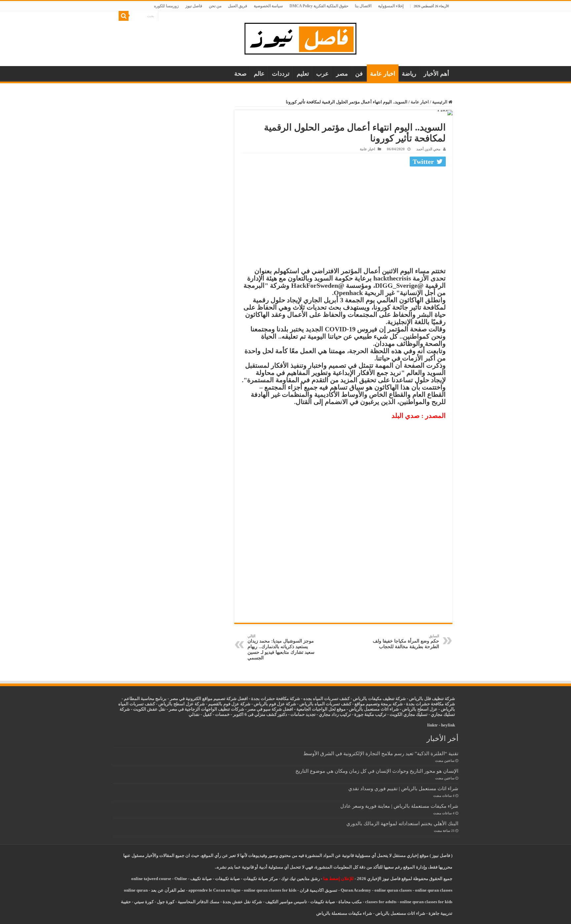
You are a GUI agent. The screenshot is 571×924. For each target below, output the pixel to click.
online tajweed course (151, 878)
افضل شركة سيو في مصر (270, 709)
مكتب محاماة (350, 901)
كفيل (207, 714)
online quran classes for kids (270, 890)
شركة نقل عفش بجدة (242, 901)
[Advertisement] (343, 218)
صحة (240, 73)
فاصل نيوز (193, 6)
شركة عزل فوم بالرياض (275, 703)
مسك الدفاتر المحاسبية (198, 901)
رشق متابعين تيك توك (300, 878)
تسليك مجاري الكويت (409, 714)
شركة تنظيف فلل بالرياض (432, 698)
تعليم (303, 73)
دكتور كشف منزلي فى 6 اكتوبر (260, 714)
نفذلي (194, 714)
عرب (322, 73)
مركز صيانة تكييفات (260, 878)
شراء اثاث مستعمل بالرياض (374, 709)
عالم (259, 73)
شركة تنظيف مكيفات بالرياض (379, 698)
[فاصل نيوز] (303, 37)
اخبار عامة (382, 73)
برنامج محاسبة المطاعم (145, 698)
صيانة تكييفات (227, 878)
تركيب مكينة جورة (370, 714)
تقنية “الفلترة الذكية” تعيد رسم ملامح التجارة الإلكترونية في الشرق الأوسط (380, 753)
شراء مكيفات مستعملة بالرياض (344, 913)
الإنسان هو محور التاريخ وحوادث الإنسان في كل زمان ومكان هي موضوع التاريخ (376, 771)
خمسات (222, 714)
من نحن (215, 6)
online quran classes (393, 890)
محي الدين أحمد (428, 149)
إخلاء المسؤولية (390, 6)
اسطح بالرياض (416, 709)
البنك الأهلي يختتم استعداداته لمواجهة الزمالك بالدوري (402, 823)
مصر (342, 73)
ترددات (280, 73)
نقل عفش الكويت (149, 709)
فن (359, 73)
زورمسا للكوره (166, 6)
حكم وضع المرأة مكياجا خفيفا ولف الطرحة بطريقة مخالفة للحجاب (406, 641)
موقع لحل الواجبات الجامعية (321, 709)
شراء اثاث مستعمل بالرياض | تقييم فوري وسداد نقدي (403, 788)
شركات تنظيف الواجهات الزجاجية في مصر (206, 709)
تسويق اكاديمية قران (318, 890)
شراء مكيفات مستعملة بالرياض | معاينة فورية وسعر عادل (399, 806)
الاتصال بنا (363, 6)
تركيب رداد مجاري (335, 714)
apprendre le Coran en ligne (214, 890)
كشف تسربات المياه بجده (326, 698)
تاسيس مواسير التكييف (286, 901)
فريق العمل (237, 6)
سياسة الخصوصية (268, 6)
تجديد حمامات (303, 714)
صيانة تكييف (201, 878)
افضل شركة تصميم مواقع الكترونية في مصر (209, 698)
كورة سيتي (143, 901)
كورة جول (165, 901)
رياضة (409, 73)
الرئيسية (440, 101)
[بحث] (124, 16)
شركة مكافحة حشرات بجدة (430, 703)
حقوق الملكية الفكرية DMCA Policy (318, 6)
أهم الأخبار (436, 73)
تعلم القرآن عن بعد (168, 890)
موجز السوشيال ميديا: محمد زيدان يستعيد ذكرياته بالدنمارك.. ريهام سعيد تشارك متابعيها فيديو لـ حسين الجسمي (281, 647)
